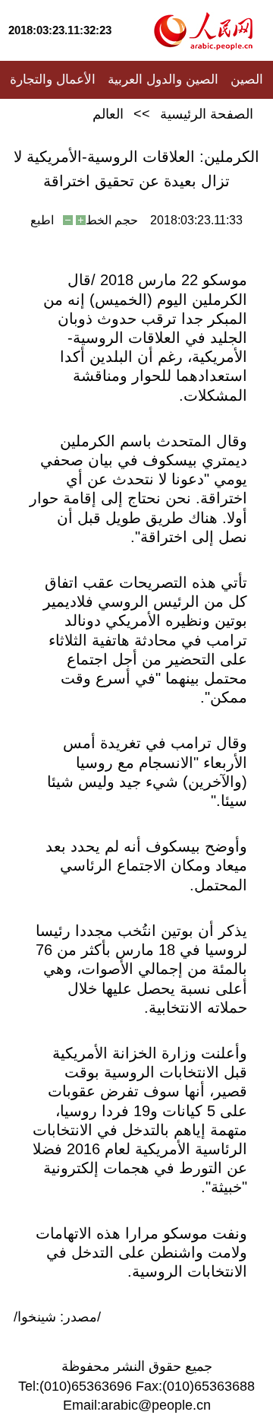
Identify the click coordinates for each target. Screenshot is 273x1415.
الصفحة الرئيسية (206, 114)
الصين (247, 79)
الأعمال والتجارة (53, 79)
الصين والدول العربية (163, 79)
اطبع (42, 220)
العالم (108, 114)
